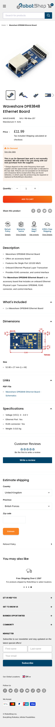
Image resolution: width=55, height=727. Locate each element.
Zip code (7, 513)
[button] (53, 95)
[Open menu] (4, 6)
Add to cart (27, 199)
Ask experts (34, 235)
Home (3, 25)
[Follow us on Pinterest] (22, 691)
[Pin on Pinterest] (39, 211)
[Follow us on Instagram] (16, 691)
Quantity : (7, 188)
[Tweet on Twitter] (44, 211)
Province (7, 500)
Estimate (11, 531)
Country (6, 486)
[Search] (48, 15)
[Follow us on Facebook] (5, 691)
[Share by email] (50, 211)
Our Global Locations (11, 677)
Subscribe (27, 663)
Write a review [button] (27, 460)
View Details (21, 235)
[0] (49, 6)
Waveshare (9, 118)
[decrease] (17, 188)
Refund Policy (9, 544)
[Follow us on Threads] (44, 691)
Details (8, 235)
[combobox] (24, 15)
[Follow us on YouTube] (27, 691)
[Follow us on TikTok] (33, 691)
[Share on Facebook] (33, 211)
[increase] (35, 188)
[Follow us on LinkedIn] (38, 691)
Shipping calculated (35, 136)
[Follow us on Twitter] (11, 691)
